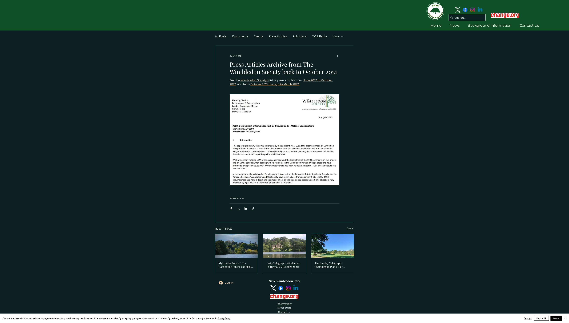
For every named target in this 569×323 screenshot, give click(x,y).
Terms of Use (284, 307)
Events (258, 36)
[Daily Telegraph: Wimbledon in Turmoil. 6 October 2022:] (284, 246)
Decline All (541, 318)
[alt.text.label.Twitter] (458, 10)
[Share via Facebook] (231, 208)
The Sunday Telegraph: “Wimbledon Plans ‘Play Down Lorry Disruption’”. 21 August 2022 (331, 265)
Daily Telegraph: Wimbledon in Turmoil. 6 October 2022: (283, 265)
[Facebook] (465, 10)
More (336, 36)
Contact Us (284, 312)
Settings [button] (528, 318)
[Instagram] (473, 10)
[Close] (565, 318)
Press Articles (278, 36)
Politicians (299, 36)
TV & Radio (319, 36)
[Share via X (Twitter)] (238, 208)
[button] (452, 25)
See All (350, 228)
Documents (240, 36)
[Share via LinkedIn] (245, 208)
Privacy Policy (284, 303)
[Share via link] (252, 208)
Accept (556, 318)
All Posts (220, 36)
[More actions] (337, 56)
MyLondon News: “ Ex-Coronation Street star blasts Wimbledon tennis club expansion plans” (235, 265)
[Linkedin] (480, 10)
